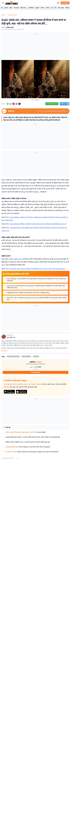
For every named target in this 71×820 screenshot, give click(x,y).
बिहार (11, 8)
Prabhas (36, 356)
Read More (4, 351)
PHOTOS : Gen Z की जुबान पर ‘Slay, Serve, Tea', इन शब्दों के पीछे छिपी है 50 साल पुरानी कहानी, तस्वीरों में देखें (37, 299)
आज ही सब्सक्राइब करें (35, 372)
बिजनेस (42, 8)
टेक (52, 8)
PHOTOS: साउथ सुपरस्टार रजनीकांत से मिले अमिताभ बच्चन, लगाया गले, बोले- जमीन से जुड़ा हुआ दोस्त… (38, 269)
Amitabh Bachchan (13, 356)
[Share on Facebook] (11, 104)
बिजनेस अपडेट (23, 384)
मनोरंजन (48, 8)
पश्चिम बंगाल (23, 8)
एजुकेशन (37, 8)
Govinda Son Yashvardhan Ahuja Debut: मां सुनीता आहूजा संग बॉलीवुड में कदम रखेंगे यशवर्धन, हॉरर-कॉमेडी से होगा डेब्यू (36, 287)
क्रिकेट (33, 384)
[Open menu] (3, 3)
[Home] (11, 3)
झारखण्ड (6, 8)
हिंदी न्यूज (6, 387)
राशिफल (67, 8)
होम (2, 8)
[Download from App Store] (21, 392)
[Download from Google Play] (9, 392)
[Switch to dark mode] (58, 2)
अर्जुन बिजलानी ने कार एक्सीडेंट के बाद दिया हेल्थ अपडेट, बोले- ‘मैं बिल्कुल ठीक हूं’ (28, 293)
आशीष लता (12, 337)
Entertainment (12, 15)
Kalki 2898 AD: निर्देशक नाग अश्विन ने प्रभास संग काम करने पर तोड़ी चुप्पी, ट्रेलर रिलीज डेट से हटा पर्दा (38, 224)
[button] (35, 79)
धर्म (29, 384)
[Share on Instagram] (16, 104)
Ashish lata (10, 27)
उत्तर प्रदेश (16, 8)
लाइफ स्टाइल (61, 8)
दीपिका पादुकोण (18, 259)
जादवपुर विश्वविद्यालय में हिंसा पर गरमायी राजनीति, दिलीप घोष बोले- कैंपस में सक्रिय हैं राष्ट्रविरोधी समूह (32, 437)
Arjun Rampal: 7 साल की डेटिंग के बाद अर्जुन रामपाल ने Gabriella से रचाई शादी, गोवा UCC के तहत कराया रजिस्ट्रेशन (36, 280)
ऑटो (55, 8)
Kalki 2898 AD (26, 356)
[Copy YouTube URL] (13, 104)
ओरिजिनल (31, 8)
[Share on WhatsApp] (8, 104)
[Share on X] (19, 104)
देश (5, 384)
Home (3, 15)
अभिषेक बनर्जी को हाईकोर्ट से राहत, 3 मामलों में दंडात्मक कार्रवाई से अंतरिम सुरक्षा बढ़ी (27, 442)
